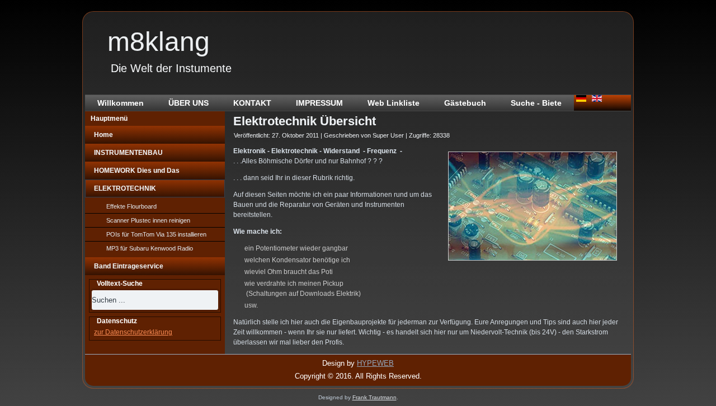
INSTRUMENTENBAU (128, 153)
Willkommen (120, 102)
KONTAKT (252, 102)
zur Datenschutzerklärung (133, 332)
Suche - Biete (536, 102)
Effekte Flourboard (131, 206)
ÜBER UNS (188, 102)
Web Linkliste (394, 102)
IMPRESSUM (319, 102)
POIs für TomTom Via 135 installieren (156, 234)
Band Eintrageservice (128, 266)
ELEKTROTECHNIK (125, 188)
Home (103, 135)
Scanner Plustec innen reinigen (148, 220)
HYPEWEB (375, 363)
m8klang (158, 41)
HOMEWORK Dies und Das (137, 170)
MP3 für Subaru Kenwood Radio (149, 248)
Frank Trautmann (374, 397)
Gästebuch (465, 102)
